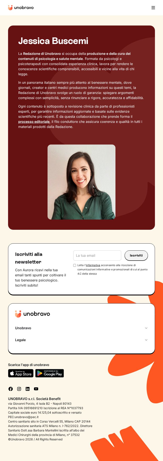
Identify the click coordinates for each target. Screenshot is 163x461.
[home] (21, 7)
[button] (151, 8)
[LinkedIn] (27, 388)
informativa (93, 265)
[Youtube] (36, 388)
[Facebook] (10, 388)
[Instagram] (19, 388)
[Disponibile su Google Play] (49, 373)
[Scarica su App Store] (21, 373)
